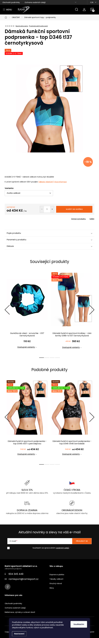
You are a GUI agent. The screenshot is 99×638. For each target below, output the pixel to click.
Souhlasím (79, 624)
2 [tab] (46, 464)
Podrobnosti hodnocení (38, 26)
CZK (91, 2)
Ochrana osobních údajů (35, 2)
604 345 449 (16, 574)
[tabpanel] (27, 312)
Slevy (52, 588)
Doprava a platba (57, 574)
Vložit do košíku (74, 209)
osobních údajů (62, 548)
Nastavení (19, 633)
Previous (7, 310)
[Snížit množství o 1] (42, 209)
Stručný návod (56, 583)
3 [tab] (52, 464)
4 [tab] (57, 464)
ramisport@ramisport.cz (23, 579)
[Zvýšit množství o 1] (52, 209)
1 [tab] (41, 464)
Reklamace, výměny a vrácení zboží (20, 612)
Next (91, 310)
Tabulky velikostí (56, 579)
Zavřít (18, 218)
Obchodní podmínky (11, 2)
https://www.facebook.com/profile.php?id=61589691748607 (8, 587)
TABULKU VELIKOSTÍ (46, 182)
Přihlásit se (82, 541)
